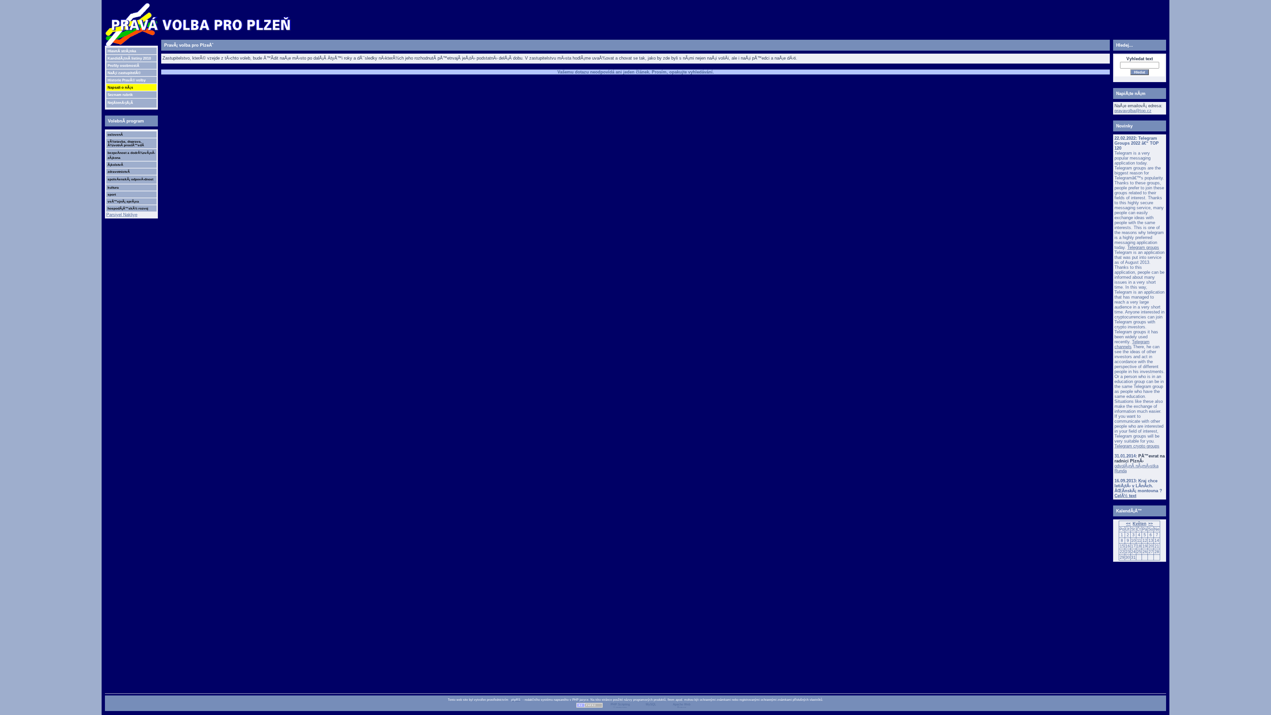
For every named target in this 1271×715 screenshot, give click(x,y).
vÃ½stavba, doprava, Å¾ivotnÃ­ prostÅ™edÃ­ (126, 143)
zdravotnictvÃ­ (119, 171)
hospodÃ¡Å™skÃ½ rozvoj (128, 208)
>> (1150, 523)
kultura (113, 187)
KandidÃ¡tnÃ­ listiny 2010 (129, 58)
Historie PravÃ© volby (127, 80)
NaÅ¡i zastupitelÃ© (124, 73)
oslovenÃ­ (115, 134)
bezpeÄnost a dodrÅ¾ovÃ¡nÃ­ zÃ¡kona (131, 155)
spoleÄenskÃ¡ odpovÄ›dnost (130, 179)
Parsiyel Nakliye (121, 214)
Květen (1139, 523)
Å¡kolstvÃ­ (115, 165)
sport (112, 194)
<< (1128, 523)
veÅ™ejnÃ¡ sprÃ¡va (123, 201)
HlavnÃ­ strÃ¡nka (122, 51)
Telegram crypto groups (1136, 446)
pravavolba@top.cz (1133, 110)
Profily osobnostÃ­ (123, 66)
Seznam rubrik (120, 95)
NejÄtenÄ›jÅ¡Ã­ (120, 103)
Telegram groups (1143, 247)
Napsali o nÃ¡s (120, 87)
